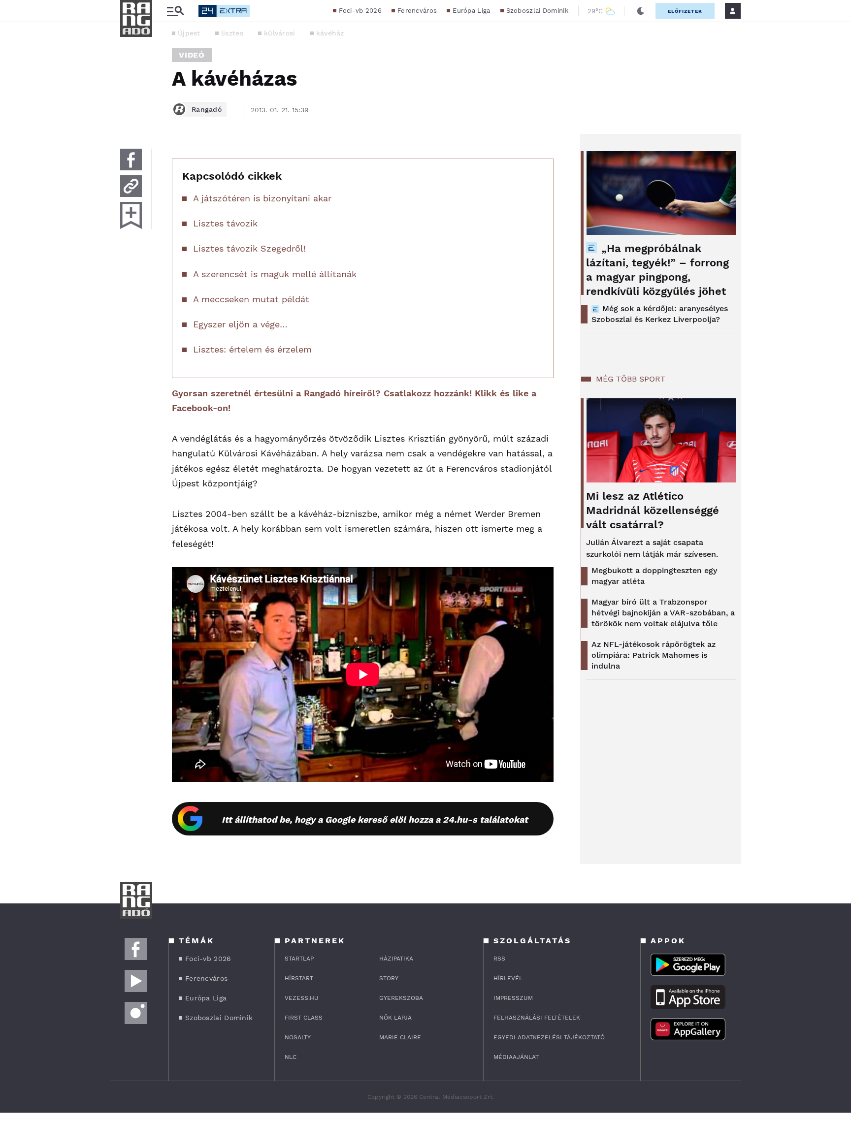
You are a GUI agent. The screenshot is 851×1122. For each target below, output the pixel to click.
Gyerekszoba (401, 997)
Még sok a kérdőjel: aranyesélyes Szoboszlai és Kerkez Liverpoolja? (659, 314)
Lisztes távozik (225, 223)
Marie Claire (400, 1037)
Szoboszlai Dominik (537, 10)
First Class (304, 1017)
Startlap (299, 958)
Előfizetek (685, 11)
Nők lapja (395, 1017)
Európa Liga (471, 10)
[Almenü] (175, 11)
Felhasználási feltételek (536, 1017)
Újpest (189, 33)
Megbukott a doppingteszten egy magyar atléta (654, 576)
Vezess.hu (302, 997)
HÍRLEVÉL (508, 978)
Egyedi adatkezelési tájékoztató (549, 1037)
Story (388, 978)
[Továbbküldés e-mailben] (131, 186)
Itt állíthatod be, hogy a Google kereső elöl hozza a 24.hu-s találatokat (375, 819)
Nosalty (298, 1037)
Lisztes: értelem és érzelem (252, 349)
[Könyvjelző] (131, 215)
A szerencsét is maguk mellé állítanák (275, 274)
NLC (290, 1057)
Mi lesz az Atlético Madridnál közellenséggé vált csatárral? (652, 510)
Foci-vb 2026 (360, 10)
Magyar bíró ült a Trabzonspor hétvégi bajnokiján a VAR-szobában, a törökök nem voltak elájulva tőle (663, 612)
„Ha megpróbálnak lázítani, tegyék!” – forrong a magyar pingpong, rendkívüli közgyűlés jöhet (657, 269)
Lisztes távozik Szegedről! (249, 248)
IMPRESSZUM (513, 997)
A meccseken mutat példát (251, 299)
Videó (192, 55)
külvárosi (279, 33)
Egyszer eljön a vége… (240, 324)
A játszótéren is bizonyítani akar (262, 198)
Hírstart (299, 978)
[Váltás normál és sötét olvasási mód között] (641, 11)
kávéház (330, 33)
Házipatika (396, 958)
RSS (499, 958)
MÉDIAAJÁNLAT (516, 1057)
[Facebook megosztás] (131, 159)
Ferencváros (417, 10)
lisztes (232, 33)
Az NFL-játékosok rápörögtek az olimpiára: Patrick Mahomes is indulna (653, 655)
